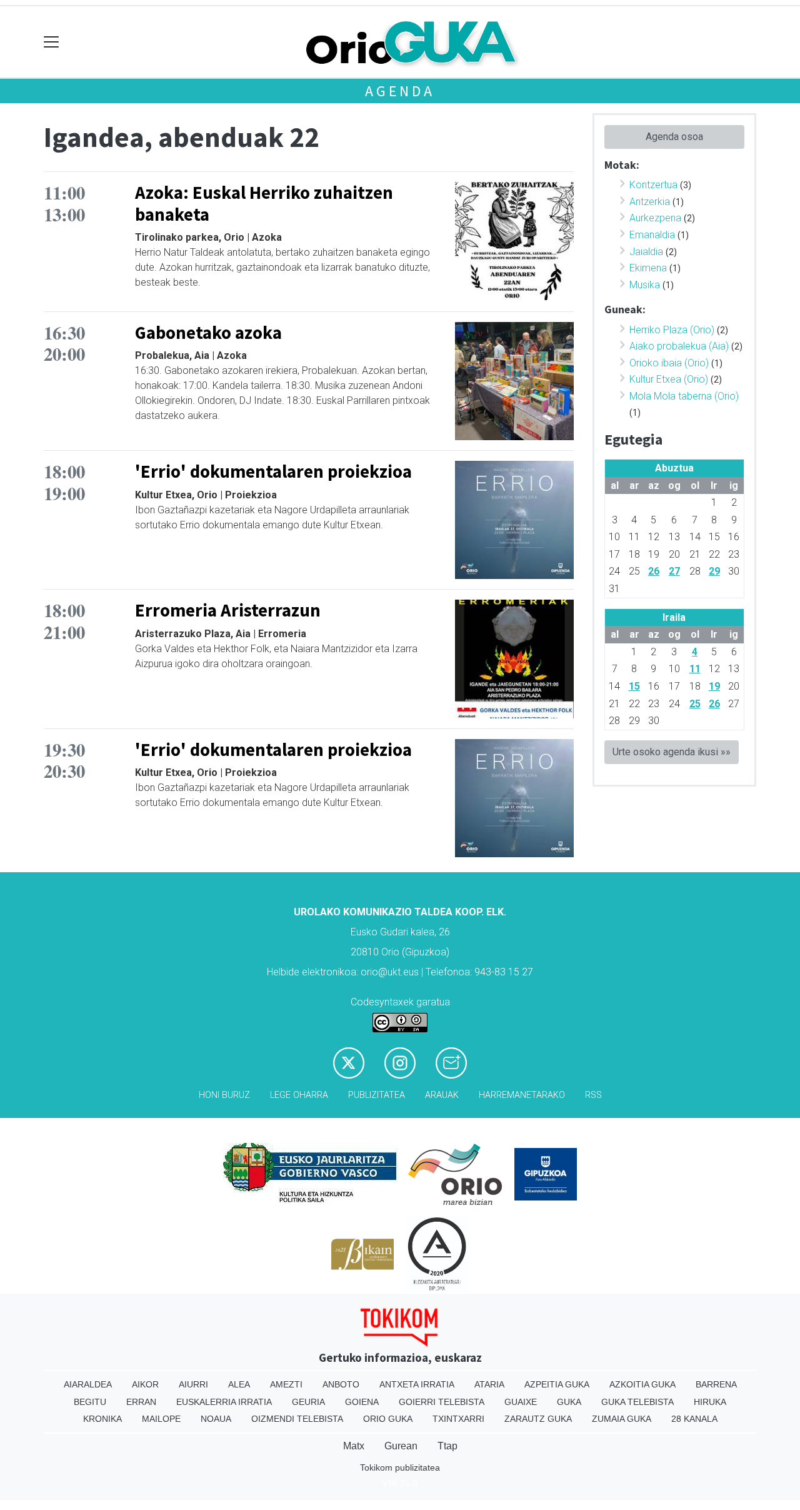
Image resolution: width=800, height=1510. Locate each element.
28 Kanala (694, 1419)
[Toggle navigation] (51, 42)
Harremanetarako (522, 1095)
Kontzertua (653, 185)
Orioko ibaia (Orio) (669, 363)
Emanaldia (652, 235)
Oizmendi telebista (297, 1419)
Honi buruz (224, 1095)
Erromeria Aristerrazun (228, 610)
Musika (644, 285)
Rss (593, 1095)
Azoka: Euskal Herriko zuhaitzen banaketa (264, 203)
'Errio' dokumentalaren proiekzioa (273, 471)
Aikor (145, 1384)
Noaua (216, 1419)
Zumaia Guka (621, 1419)
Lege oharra (299, 1095)
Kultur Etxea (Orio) (668, 379)
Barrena (716, 1384)
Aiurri (193, 1384)
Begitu (90, 1402)
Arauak (442, 1095)
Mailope (161, 1419)
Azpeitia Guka (556, 1384)
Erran (141, 1402)
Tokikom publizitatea (400, 1467)
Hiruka (710, 1402)
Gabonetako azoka (208, 332)
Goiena (362, 1402)
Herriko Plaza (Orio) (671, 330)
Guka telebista (637, 1402)
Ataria (489, 1384)
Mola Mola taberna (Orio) (684, 396)
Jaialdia (646, 252)
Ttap (448, 1446)
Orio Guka (387, 1419)
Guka (569, 1402)
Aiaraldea (88, 1384)
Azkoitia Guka (642, 1384)
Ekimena (648, 268)
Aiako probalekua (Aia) (679, 346)
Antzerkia (649, 202)
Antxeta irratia (416, 1384)
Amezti (286, 1384)
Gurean (401, 1446)
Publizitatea (376, 1095)
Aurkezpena (655, 218)
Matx (353, 1446)
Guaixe (520, 1402)
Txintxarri (458, 1419)
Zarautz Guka (538, 1419)
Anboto (340, 1384)
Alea (239, 1384)
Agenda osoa (674, 137)
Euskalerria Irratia (224, 1402)
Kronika (102, 1419)
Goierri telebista (441, 1402)
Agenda (400, 91)
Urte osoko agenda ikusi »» (671, 752)
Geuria (308, 1402)
